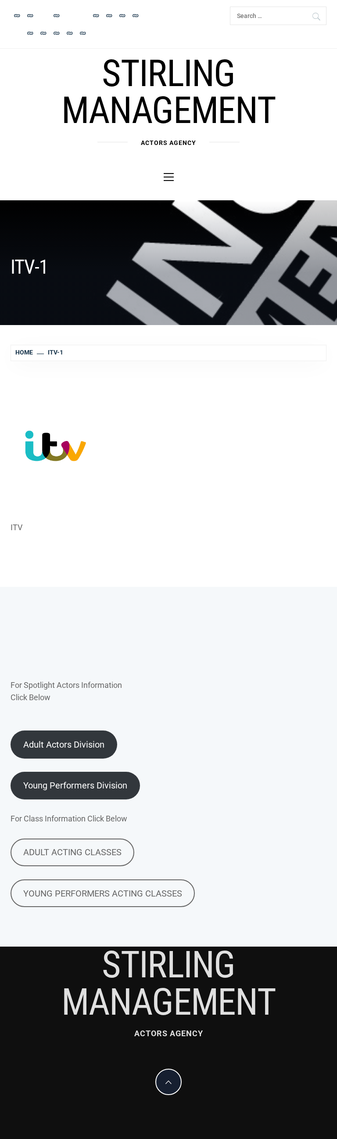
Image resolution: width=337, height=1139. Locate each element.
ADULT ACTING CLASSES (72, 852)
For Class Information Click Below (69, 818)
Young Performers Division (75, 785)
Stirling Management (168, 92)
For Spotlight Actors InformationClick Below (66, 691)
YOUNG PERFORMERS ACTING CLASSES (102, 893)
